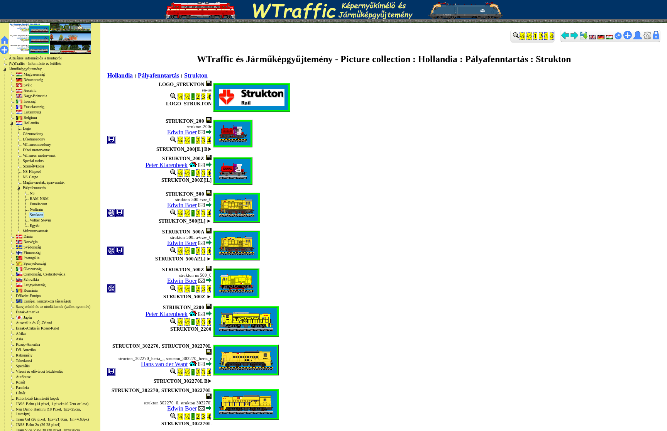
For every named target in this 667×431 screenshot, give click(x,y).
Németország (33, 80)
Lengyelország (35, 285)
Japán (28, 317)
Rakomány (24, 355)
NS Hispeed (32, 171)
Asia (19, 339)
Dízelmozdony (34, 139)
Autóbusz (23, 377)
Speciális (23, 366)
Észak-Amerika (27, 312)
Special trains (33, 161)
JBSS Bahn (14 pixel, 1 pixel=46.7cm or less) (52, 404)
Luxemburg (32, 112)
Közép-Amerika (28, 344)
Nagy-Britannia (35, 96)
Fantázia (22, 387)
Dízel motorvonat (36, 150)
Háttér (20, 393)
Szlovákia (31, 279)
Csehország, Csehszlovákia (44, 274)
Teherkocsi (24, 360)
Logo (27, 128)
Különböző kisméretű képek (37, 398)
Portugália (31, 258)
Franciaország (34, 107)
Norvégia (30, 242)
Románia (30, 290)
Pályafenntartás (34, 188)
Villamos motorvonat (39, 155)
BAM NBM (39, 198)
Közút (20, 382)
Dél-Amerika (26, 350)
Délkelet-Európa (28, 296)
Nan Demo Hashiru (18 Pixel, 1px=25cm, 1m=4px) (48, 411)
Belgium (30, 117)
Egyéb (34, 225)
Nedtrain (36, 209)
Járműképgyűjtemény (25, 69)
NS (32, 193)
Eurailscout (38, 204)
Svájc (28, 85)
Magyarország (34, 74)
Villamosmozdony (37, 144)
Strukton (36, 215)
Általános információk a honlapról (35, 58)
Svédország (32, 247)
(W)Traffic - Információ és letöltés (35, 63)
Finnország (32, 252)
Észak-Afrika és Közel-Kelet (37, 328)
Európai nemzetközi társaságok (47, 301)
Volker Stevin (40, 220)
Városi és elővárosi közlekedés (39, 371)
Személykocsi (33, 166)
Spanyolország (35, 263)
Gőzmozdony (33, 134)
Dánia (28, 236)
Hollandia (31, 123)
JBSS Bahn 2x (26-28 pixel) (38, 425)
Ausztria (30, 90)
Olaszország (33, 269)
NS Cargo (30, 177)
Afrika (20, 333)
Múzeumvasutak (35, 231)
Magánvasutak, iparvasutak (43, 182)
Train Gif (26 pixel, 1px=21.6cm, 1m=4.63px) (52, 419)
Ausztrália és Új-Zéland (34, 323)
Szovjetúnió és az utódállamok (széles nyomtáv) (53, 306)
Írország (30, 101)
